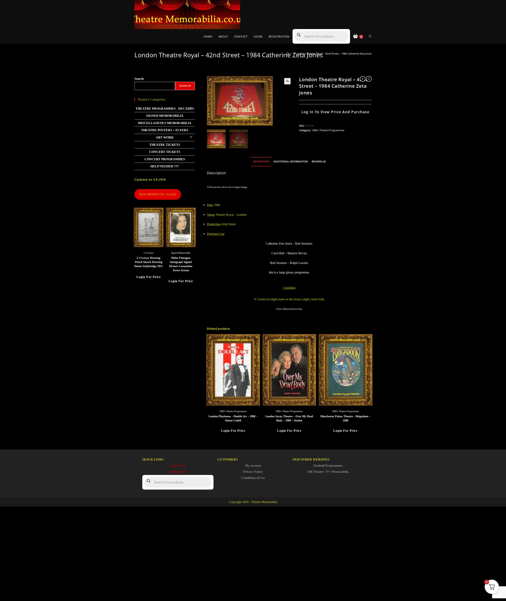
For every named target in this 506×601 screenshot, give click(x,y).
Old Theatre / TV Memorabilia (328, 471)
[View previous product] (362, 79)
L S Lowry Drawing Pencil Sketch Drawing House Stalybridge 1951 (148, 262)
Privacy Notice (253, 471)
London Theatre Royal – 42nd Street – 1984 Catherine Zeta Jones (334, 53)
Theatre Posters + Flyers (164, 130)
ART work (165, 137)
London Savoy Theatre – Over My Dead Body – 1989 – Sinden (289, 418)
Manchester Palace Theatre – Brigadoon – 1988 (345, 418)
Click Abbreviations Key (289, 308)
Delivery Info (178, 471)
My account (253, 465)
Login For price (233, 430)
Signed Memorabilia (164, 115)
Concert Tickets (164, 152)
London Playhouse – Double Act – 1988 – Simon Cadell (233, 418)
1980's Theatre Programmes (328, 130)
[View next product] (369, 79)
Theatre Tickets (164, 144)
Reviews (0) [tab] (319, 161)
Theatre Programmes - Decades (165, 108)
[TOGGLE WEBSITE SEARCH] (370, 36)
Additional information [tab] (290, 161)
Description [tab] (261, 161)
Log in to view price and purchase (335, 111)
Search (139, 78)
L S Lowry (149, 253)
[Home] (287, 53)
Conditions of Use (253, 477)
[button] (287, 81)
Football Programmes (328, 465)
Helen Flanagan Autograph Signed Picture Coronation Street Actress (180, 264)
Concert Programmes (164, 159)
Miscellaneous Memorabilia (164, 123)
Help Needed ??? (164, 166)
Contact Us (177, 465)
